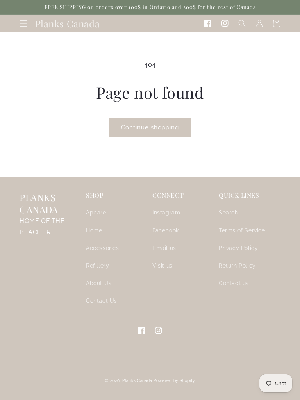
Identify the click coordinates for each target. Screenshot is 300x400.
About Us (99, 283)
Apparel (97, 212)
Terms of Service (242, 230)
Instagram (166, 212)
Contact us (234, 283)
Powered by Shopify (174, 381)
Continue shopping (150, 127)
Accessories (102, 248)
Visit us (162, 265)
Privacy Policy (238, 248)
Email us (164, 248)
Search (228, 212)
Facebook (165, 230)
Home (94, 230)
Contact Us (101, 301)
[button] (23, 23)
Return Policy (237, 265)
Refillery (97, 265)
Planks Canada (137, 381)
